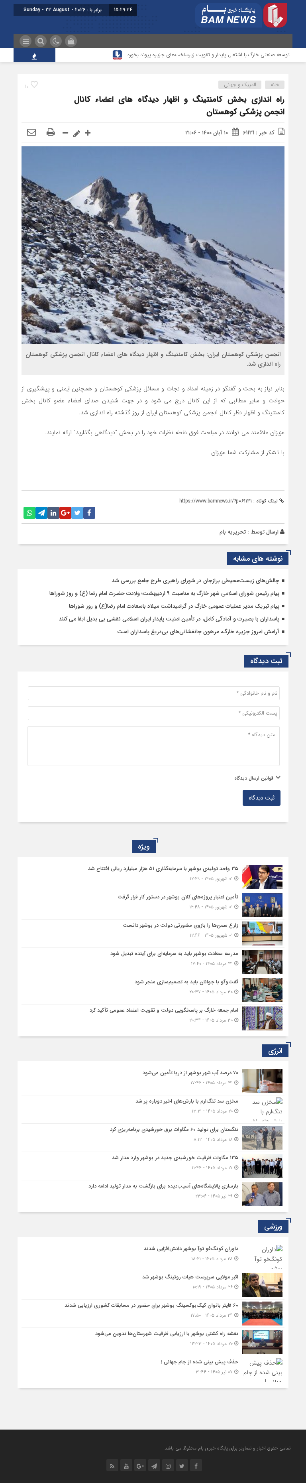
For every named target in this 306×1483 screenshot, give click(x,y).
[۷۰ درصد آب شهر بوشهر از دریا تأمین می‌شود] (153, 1081)
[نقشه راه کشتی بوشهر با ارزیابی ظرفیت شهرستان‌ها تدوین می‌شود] (153, 1342)
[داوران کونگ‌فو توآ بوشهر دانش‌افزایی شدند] (153, 1257)
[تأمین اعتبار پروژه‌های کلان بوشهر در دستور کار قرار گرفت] (153, 905)
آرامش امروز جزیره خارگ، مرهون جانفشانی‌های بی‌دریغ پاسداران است (198, 631)
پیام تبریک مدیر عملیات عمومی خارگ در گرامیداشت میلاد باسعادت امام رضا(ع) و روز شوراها (174, 606)
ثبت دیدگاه (262, 798)
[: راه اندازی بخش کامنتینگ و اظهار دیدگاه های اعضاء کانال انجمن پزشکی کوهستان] (31, 132)
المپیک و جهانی (240, 85)
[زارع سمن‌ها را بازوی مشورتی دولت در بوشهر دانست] (153, 933)
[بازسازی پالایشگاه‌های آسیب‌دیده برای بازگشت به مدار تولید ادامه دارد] (153, 1193)
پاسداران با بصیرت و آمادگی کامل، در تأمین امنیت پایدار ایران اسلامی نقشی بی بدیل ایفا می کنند (169, 618)
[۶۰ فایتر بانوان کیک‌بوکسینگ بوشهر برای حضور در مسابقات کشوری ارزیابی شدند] (153, 1313)
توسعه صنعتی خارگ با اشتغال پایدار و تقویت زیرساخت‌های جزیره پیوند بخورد (208, 55)
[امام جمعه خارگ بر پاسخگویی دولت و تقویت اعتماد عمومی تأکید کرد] (153, 1017)
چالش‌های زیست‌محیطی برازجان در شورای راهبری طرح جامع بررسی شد (195, 580)
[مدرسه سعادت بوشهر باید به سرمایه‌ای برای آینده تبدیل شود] (153, 962)
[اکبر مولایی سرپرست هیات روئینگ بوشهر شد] (153, 1285)
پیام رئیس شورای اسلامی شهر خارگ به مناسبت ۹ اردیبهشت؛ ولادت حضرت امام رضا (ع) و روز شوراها (164, 593)
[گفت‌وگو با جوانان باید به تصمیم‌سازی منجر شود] (153, 990)
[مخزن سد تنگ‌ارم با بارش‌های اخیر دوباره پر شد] (153, 1109)
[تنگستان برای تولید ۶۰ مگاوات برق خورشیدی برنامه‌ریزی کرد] (153, 1138)
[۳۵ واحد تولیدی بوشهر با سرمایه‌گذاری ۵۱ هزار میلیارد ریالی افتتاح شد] (153, 877)
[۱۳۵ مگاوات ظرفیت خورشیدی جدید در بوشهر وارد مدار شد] (153, 1166)
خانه (275, 85)
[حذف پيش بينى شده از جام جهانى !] (153, 1369)
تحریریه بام (233, 532)
